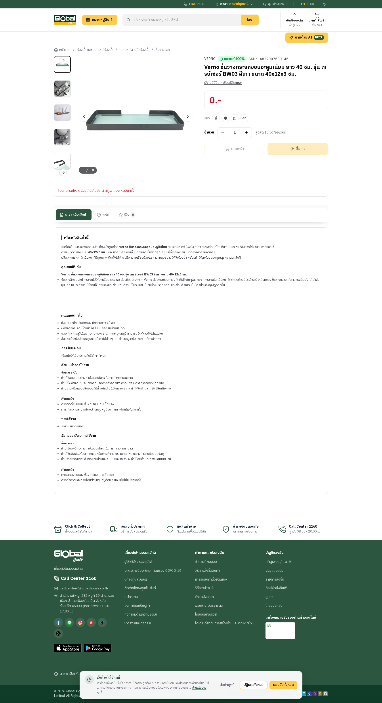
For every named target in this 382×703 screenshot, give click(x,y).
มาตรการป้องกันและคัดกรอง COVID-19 (152, 570)
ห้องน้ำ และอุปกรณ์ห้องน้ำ (95, 50)
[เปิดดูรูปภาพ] (136, 116)
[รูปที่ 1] (62, 64)
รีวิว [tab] (129, 214)
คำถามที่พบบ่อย (206, 562)
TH (302, 4)
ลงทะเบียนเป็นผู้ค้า (137, 605)
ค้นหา (250, 20)
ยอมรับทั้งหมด (283, 685)
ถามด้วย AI (309, 37)
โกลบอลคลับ (274, 605)
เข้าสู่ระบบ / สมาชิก (278, 562)
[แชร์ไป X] (235, 118)
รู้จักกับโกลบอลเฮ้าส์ (138, 562)
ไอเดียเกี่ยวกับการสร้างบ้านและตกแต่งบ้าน (224, 623)
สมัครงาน (131, 597)
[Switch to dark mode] (324, 4)
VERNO (210, 59)
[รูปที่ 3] (62, 112)
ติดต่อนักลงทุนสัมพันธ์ (140, 588)
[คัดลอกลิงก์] (244, 118)
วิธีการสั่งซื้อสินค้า (207, 570)
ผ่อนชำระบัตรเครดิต (209, 605)
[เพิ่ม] (247, 133)
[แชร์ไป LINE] (225, 118)
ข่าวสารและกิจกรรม (138, 623)
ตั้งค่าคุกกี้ (227, 685)
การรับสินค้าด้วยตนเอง (211, 579)
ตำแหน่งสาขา (204, 597)
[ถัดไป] (188, 117)
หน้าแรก (65, 50)
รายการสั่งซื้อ (274, 579)
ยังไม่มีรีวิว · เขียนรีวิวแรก (223, 83)
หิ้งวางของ (162, 50)
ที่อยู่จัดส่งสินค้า (276, 588)
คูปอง (269, 597)
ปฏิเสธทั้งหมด (254, 685)
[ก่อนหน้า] (84, 117)
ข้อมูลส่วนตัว (274, 570)
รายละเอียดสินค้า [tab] (76, 214)
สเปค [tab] (105, 214)
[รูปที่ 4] (62, 137)
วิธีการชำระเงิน (205, 588)
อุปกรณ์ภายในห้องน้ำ (134, 50)
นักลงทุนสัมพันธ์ (135, 579)
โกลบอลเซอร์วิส (206, 614)
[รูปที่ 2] (62, 88)
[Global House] (65, 20)
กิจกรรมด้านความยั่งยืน (140, 614)
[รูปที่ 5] (62, 161)
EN (312, 4)
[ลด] (223, 133)
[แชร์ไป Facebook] (216, 118)
